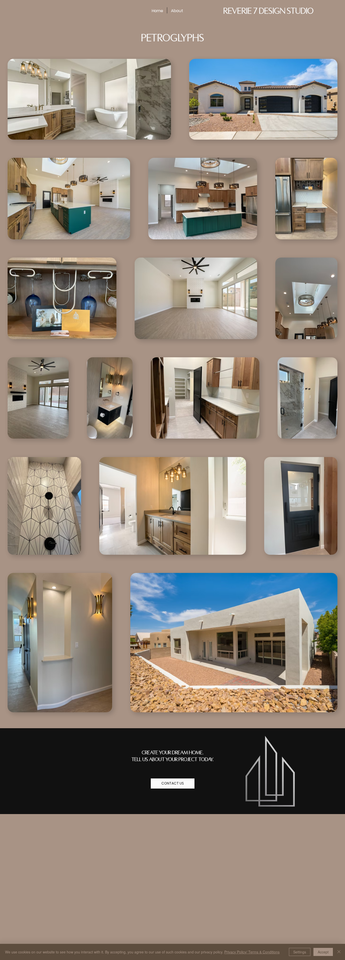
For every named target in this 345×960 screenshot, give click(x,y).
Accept (323, 951)
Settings (299, 951)
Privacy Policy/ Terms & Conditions (252, 951)
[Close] (339, 952)
